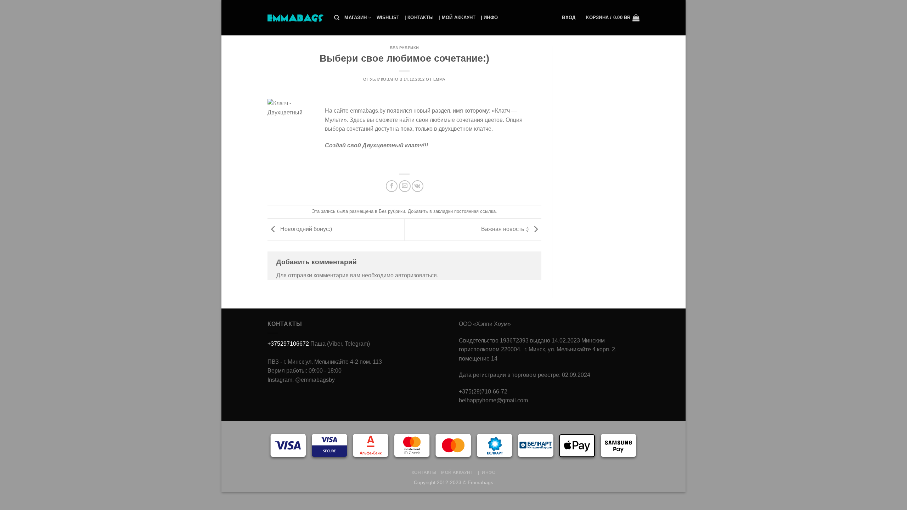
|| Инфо (486, 472)
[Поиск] (336, 17)
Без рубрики (404, 48)
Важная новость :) (505, 229)
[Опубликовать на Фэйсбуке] (392, 186)
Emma (439, 79)
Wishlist (388, 17)
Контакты (424, 472)
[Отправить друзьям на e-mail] (405, 186)
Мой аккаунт (457, 472)
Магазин (355, 17)
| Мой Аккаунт (457, 17)
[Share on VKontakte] (417, 186)
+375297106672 (288, 344)
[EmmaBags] (295, 18)
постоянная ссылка (475, 211)
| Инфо (489, 17)
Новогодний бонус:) (305, 229)
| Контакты (419, 17)
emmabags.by (367, 111)
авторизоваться (416, 275)
